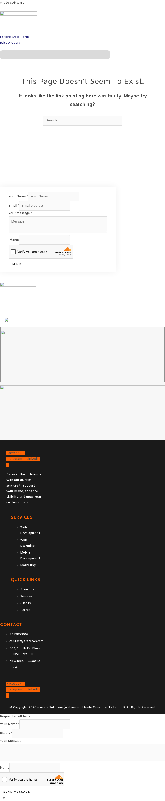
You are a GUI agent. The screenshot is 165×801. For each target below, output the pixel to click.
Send (16, 264)
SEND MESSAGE (16, 792)
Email (14, 206)
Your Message (20, 213)
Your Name (18, 196)
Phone (14, 240)
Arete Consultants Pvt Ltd (104, 707)
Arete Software (12, 3)
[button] (55, 54)
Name (4, 768)
